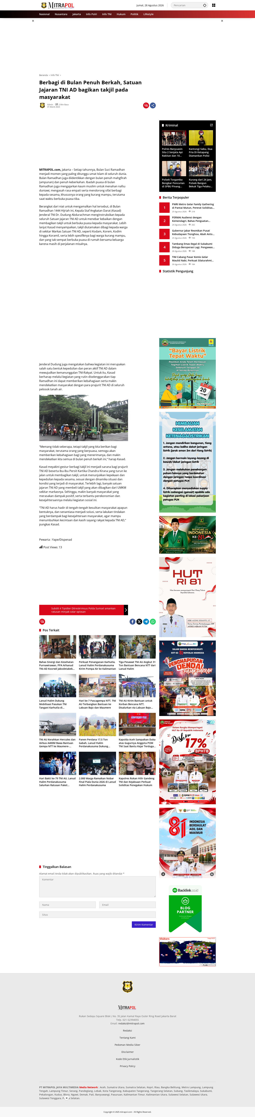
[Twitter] (139, 622)
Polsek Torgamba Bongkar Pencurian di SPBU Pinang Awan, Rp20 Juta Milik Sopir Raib (173, 183)
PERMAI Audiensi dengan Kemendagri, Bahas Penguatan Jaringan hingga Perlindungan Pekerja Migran (190, 219)
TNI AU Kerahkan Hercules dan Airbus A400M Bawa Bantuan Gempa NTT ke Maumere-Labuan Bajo (57, 743)
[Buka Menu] (214, 5)
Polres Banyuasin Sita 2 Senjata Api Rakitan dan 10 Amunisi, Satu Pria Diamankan (173, 152)
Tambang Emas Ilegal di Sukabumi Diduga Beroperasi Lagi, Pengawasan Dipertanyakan (194, 245)
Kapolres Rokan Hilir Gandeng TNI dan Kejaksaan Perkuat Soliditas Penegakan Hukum (136, 782)
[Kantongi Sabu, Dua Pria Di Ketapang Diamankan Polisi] (201, 137)
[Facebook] (132, 622)
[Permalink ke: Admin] (43, 105)
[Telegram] (146, 622)
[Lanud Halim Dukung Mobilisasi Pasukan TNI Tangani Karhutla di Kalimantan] (57, 685)
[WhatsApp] (153, 622)
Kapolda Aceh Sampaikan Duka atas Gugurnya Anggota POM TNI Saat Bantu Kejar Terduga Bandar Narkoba (137, 743)
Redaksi (127, 1030)
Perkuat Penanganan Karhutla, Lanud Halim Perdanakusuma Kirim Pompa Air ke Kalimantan (97, 665)
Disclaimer (127, 1052)
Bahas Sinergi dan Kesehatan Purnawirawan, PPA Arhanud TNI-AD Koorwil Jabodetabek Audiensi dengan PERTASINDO (57, 665)
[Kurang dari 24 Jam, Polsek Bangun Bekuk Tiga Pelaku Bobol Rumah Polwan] (201, 168)
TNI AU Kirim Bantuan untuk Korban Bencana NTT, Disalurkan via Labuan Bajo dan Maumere (135, 704)
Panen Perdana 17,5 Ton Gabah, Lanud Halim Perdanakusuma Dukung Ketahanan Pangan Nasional (95, 743)
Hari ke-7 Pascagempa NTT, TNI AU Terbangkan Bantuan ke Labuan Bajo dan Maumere (97, 704)
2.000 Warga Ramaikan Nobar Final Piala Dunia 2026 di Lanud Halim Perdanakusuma (97, 782)
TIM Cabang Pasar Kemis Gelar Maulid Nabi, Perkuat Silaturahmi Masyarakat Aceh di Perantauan (192, 258)
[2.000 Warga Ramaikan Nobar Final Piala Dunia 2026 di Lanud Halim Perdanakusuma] (97, 763)
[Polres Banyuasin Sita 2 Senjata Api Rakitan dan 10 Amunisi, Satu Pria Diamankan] (174, 137)
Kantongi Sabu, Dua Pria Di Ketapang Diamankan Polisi (200, 152)
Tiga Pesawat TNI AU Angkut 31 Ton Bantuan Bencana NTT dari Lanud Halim (137, 665)
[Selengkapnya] (211, 125)
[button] (204, 5)
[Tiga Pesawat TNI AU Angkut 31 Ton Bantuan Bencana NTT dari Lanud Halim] (137, 646)
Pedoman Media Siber (127, 1044)
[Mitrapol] (57, 5)
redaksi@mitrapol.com (131, 1023)
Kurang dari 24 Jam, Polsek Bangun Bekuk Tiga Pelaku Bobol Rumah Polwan (200, 183)
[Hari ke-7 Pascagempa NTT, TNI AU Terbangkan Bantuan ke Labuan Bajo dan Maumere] (97, 685)
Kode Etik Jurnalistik (127, 1059)
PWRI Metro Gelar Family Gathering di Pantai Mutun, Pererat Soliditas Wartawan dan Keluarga (193, 206)
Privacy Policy (127, 1066)
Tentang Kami (128, 1037)
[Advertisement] (22, 70)
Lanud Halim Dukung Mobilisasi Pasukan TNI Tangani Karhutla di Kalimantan (53, 704)
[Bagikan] (153, 105)
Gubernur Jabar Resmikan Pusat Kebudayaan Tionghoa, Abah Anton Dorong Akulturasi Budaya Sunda (193, 232)
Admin (50, 104)
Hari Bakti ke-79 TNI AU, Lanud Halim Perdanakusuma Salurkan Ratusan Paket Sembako (57, 782)
